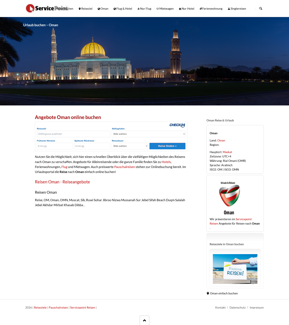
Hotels (166, 162)
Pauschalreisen (124, 167)
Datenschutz (238, 307)
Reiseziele (40, 307)
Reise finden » (167, 145)
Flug (64, 167)
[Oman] (144, 61)
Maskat (227, 152)
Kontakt (220, 307)
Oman (221, 140)
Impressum (257, 307)
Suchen (260, 9)
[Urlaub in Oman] (235, 269)
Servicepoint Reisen (82, 307)
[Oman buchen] (228, 214)
